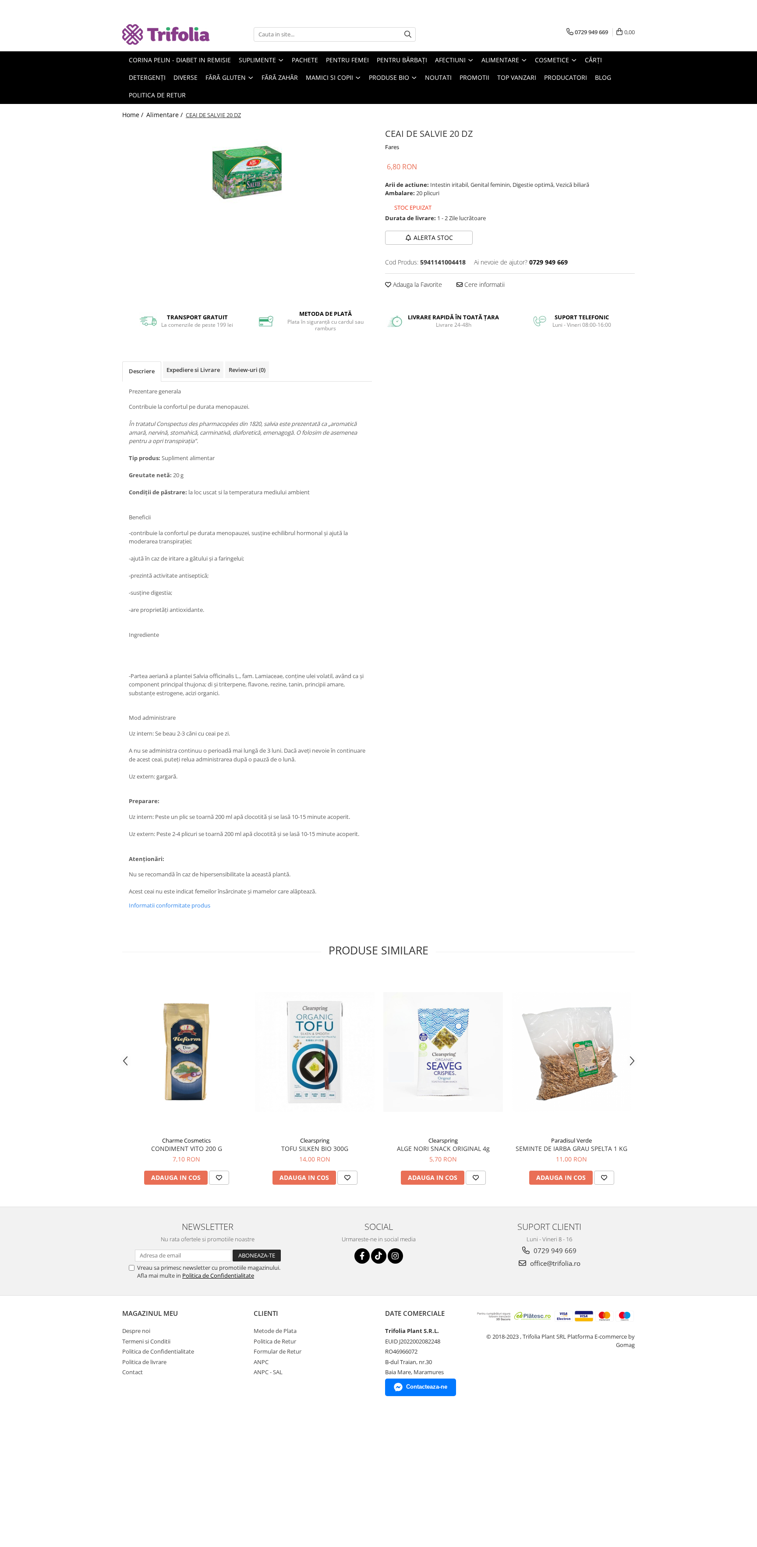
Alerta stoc (433, 237)
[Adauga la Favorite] (219, 1178)
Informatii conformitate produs (169, 905)
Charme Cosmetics (186, 1140)
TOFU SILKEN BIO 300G (314, 1148)
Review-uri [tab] (247, 370)
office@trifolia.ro (554, 1263)
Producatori (565, 77)
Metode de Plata (275, 1331)
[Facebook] (362, 1256)
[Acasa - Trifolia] (166, 34)
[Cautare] (408, 34)
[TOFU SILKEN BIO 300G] (315, 1052)
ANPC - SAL (268, 1372)
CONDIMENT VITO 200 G (186, 1148)
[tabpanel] (247, 173)
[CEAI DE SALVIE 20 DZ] (247, 173)
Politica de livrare (144, 1362)
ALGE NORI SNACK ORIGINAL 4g (443, 1148)
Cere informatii (484, 284)
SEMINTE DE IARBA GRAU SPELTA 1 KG (571, 1148)
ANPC (261, 1362)
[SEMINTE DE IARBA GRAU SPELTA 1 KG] (571, 1052)
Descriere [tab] (142, 371)
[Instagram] (395, 1256)
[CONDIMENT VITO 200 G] (186, 1052)
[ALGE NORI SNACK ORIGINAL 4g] (443, 1052)
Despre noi (136, 1331)
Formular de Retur (277, 1351)
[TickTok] (378, 1256)
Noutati (438, 77)
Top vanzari (516, 77)
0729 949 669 (554, 1250)
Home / (133, 115)
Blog (603, 77)
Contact (132, 1372)
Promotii (474, 77)
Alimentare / (165, 115)
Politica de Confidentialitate (218, 1275)
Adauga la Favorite (416, 284)
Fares (392, 147)
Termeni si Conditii (146, 1341)
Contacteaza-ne (426, 1386)
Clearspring (314, 1140)
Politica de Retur (157, 95)
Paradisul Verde (571, 1140)
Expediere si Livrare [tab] (193, 370)
